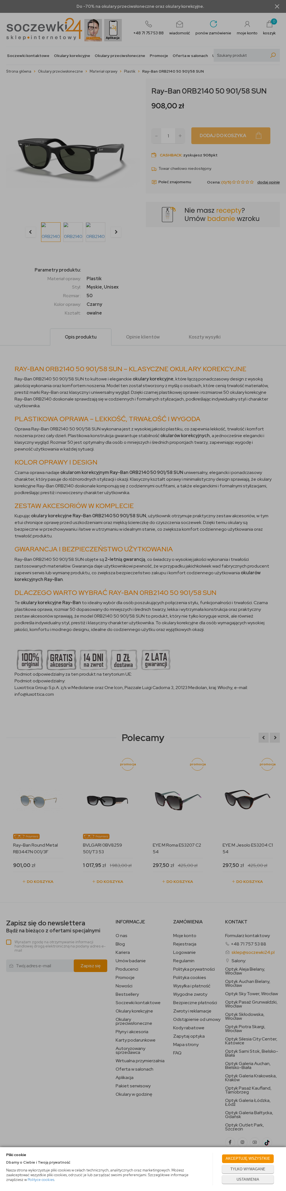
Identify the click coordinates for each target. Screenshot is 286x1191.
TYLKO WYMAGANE (247, 1169)
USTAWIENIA (248, 1179)
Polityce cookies (41, 1179)
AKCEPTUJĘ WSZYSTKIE (248, 1158)
